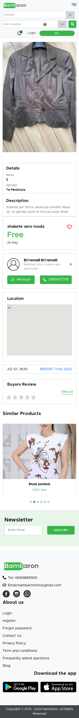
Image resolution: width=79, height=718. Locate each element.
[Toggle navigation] (74, 4)
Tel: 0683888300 (22, 578)
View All (67, 391)
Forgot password (17, 628)
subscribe (61, 530)
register (9, 621)
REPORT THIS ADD (56, 369)
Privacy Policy (14, 643)
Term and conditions (20, 651)
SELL (57, 33)
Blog (6, 666)
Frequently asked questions (26, 658)
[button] (31, 502)
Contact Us (12, 636)
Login (7, 613)
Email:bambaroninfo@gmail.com (34, 585)
